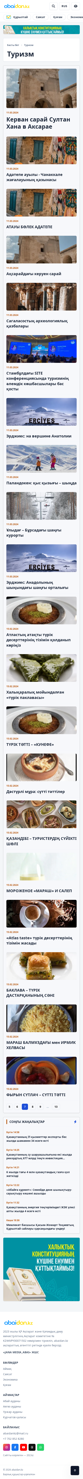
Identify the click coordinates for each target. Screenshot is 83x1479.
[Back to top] (75, 1470)
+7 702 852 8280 (13, 1439)
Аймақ (7, 1369)
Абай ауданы (11, 1401)
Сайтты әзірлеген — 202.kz (18, 1455)
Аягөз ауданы (12, 1406)
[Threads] (32, 1447)
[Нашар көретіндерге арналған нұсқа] (75, 6)
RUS (64, 6)
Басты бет (13, 45)
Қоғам (57, 17)
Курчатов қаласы (14, 1417)
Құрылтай (20, 17)
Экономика (10, 1379)
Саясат (40, 17)
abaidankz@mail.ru (15, 1433)
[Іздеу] (53, 6)
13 (56, 1106)
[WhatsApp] (40, 1447)
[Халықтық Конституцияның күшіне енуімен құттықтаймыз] (41, 29)
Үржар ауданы (12, 1412)
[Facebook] (15, 1447)
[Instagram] (6, 1447)
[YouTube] (23, 1447)
